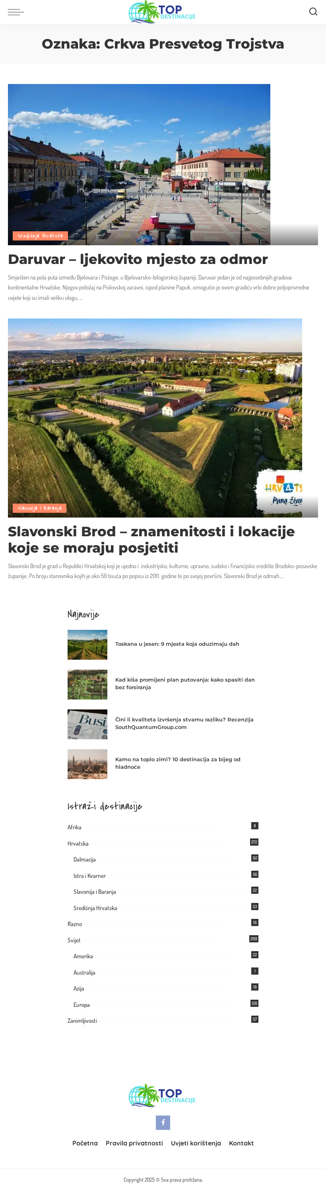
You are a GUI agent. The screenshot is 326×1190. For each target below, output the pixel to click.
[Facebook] (163, 1123)
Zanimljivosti (82, 1020)
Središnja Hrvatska (40, 236)
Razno (75, 924)
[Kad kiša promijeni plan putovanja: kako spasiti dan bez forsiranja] (87, 685)
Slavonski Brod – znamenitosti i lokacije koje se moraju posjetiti (151, 539)
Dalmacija (85, 859)
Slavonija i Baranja (39, 508)
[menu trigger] (18, 12)
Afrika (75, 827)
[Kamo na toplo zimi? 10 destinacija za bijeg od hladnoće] (87, 764)
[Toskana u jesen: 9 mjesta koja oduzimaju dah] (87, 645)
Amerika (83, 956)
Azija (79, 988)
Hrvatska (78, 843)
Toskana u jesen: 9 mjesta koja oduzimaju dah (177, 644)
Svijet (74, 940)
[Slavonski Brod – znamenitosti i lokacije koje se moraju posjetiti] (155, 417)
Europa (82, 1004)
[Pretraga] (313, 12)
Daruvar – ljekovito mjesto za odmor (138, 259)
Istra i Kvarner (90, 875)
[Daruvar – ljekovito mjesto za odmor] (139, 163)
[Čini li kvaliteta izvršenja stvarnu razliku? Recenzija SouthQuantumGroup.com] (87, 724)
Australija (84, 972)
